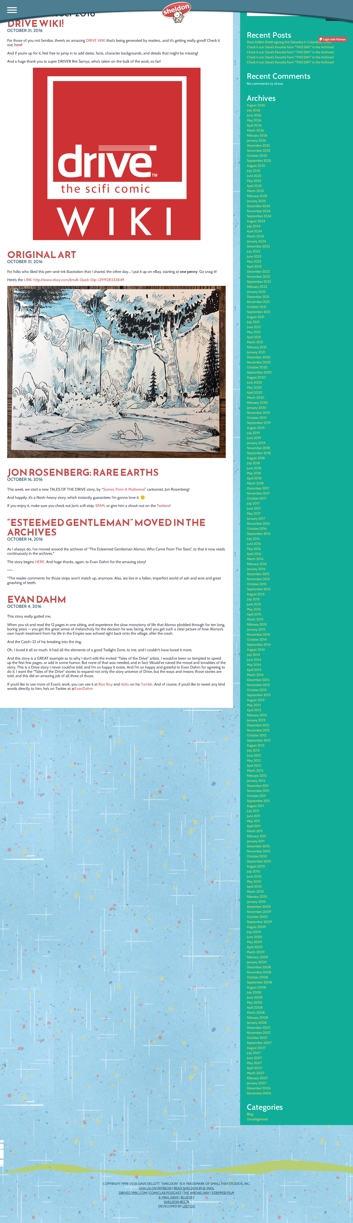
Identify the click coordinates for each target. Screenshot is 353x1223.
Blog (250, 1114)
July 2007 (254, 1053)
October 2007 (257, 1038)
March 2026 (255, 130)
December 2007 (258, 1027)
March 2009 (256, 952)
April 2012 (254, 765)
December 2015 (258, 574)
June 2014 (254, 659)
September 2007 (259, 1043)
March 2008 (256, 1012)
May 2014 (254, 665)
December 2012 (258, 725)
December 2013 (258, 680)
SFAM (100, 505)
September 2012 (258, 740)
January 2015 (256, 629)
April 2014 (254, 670)
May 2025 (254, 181)
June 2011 (253, 816)
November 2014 (258, 634)
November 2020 (259, 362)
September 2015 (259, 589)
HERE (39, 562)
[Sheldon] (176, 12)
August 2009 (256, 927)
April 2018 (254, 478)
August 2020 (256, 377)
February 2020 (257, 402)
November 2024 (258, 211)
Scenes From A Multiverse (124, 489)
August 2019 (256, 428)
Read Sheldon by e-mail (194, 1188)
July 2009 (254, 932)
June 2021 (254, 327)
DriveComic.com (133, 1193)
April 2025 (254, 186)
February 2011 (256, 836)
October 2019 (257, 418)
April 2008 (254, 1007)
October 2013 (257, 690)
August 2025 (256, 165)
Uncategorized (257, 1119)
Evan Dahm (36, 599)
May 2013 (254, 705)
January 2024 (256, 241)
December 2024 (258, 206)
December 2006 (259, 1088)
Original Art (41, 254)
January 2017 (256, 518)
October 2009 (257, 917)
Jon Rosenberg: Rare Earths (83, 472)
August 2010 (256, 866)
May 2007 (254, 1063)
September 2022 (259, 281)
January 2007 (256, 1083)
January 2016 (256, 569)
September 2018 (259, 453)
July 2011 (253, 811)
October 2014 (257, 639)
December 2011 (258, 785)
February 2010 (257, 896)
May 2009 (254, 942)
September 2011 (258, 801)
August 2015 (256, 594)
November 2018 (258, 448)
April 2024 (254, 231)
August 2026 (256, 105)
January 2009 (257, 962)
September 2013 (259, 695)
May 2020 (254, 387)
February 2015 (257, 624)
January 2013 (256, 720)
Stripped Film (223, 1193)
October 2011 (256, 796)
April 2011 (254, 826)
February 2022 (257, 286)
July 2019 (253, 433)
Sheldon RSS (175, 1202)
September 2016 (259, 533)
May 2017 (254, 513)
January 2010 (256, 901)
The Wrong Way (196, 1193)
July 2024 (253, 226)
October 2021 (256, 307)
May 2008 (254, 1002)
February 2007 (257, 1078)
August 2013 (256, 700)
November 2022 (258, 276)
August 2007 (256, 1048)
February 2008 (257, 1017)
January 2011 (256, 841)
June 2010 (254, 876)
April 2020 (254, 392)
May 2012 (254, 760)
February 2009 (257, 957)
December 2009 (259, 906)
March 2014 (255, 675)
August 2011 (255, 806)
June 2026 (254, 115)
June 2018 (254, 468)
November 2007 (259, 1032)
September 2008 (259, 982)
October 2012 (256, 735)
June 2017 (254, 508)
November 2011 (258, 791)
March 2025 (255, 191)
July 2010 (253, 871)
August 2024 (256, 221)
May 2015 (254, 609)
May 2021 (254, 332)
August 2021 (255, 317)
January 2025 (256, 201)
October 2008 (257, 977)
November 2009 (259, 912)
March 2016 (255, 559)
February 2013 (257, 715)
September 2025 (259, 160)
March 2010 (255, 891)
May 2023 (254, 261)
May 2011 (253, 821)
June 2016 (254, 544)
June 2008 (254, 997)
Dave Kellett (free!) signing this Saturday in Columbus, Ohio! (289, 42)
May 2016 (254, 549)
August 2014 (256, 649)
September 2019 (259, 423)
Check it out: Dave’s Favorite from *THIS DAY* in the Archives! (290, 47)
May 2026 (254, 120)
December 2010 (258, 846)
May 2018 (254, 473)
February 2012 (257, 775)
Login (334, 39)
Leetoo (189, 1206)
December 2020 (258, 357)
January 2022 (256, 291)
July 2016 (253, 538)
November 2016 (258, 523)
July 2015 (253, 599)
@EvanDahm (82, 688)
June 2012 (254, 755)
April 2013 (254, 710)
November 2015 (258, 579)
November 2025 (258, 150)
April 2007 (254, 1068)
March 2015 (255, 619)
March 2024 (255, 236)
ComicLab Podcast (165, 1193)
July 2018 (253, 463)
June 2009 (254, 937)
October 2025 (257, 155)
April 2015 (254, 614)
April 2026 (254, 125)
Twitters (163, 505)
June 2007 (254, 1058)
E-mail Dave (169, 1197)
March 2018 (255, 483)
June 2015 (254, 604)
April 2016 (254, 554)
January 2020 (256, 407)
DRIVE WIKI (95, 40)
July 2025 (253, 171)
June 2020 (254, 382)
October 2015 (257, 584)
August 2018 (256, 458)
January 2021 (256, 352)
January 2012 (256, 780)
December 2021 (258, 297)
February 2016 (257, 564)
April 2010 (254, 886)
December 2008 (259, 967)
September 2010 (259, 861)
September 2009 (259, 922)
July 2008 (254, 992)
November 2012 (258, 730)
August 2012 (255, 745)
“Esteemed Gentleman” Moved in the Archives (106, 527)
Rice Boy (105, 684)
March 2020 (255, 397)
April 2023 (254, 266)
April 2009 (254, 947)
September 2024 (259, 216)
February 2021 (257, 347)
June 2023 (254, 256)
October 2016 (257, 528)
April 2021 (254, 337)
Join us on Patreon (155, 1188)
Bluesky (188, 1197)
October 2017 (256, 498)
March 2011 (255, 831)
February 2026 (257, 135)
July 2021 (253, 322)
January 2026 (256, 140)
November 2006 (259, 1093)
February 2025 (257, 196)
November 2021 (258, 302)
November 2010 (258, 851)
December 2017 (258, 488)
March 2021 (255, 342)
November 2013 (258, 685)
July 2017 (253, 503)
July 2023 (253, 251)
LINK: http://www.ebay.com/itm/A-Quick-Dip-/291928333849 (74, 279)
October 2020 (257, 367)
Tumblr (146, 684)
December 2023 (258, 246)
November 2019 (258, 412)
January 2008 (257, 1022)
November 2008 (259, 972)
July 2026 (253, 110)
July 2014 (253, 654)
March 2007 (255, 1073)
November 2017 (258, 493)
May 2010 (254, 881)
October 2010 (257, 856)
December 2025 (258, 145)
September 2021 (258, 312)
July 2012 (253, 750)
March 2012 (255, 770)
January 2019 (256, 443)
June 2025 (254, 176)
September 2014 (259, 644)
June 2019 (254, 438)
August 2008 (256, 987)
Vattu (125, 684)
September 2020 (259, 372)
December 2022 (258, 271)
